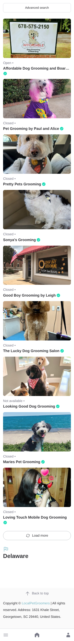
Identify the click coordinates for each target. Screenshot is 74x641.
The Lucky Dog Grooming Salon (31, 351)
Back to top (40, 593)
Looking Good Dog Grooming (29, 406)
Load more (40, 535)
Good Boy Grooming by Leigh (29, 295)
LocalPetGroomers (36, 603)
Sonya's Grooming (19, 240)
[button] (5, 635)
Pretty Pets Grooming (22, 184)
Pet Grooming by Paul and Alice (31, 129)
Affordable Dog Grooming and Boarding (38, 68)
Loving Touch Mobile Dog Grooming (35, 517)
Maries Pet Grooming (21, 462)
